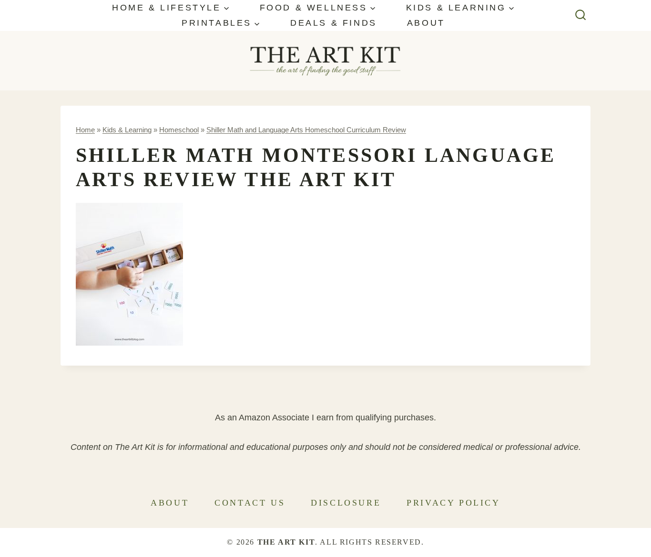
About (426, 23)
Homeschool (179, 130)
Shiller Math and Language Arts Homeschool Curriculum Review (306, 130)
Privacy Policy (453, 502)
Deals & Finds (333, 23)
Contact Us (249, 502)
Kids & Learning (127, 130)
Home (85, 130)
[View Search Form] (580, 15)
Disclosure (346, 502)
